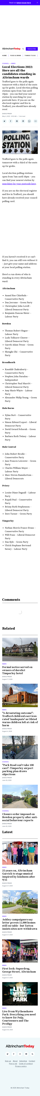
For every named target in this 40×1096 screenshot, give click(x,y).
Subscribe (32, 49)
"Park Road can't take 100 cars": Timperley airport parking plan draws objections (18, 769)
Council (5, 63)
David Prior (7, 113)
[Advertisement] (20, 25)
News (13, 63)
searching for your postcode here (19, 183)
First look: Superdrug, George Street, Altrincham (19, 970)
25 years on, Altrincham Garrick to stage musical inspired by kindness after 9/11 (18, 875)
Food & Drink (15, 55)
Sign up (8, 1061)
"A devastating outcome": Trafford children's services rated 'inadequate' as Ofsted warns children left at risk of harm (20, 719)
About (15, 1061)
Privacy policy (21, 1066)
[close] (37, 2)
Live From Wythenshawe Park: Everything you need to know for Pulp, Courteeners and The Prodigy (19, 1017)
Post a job (13, 1064)
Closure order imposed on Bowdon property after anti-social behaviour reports (20, 817)
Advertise (23, 1061)
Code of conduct (26, 1064)
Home (4, 55)
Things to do (30, 55)
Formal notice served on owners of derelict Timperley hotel (17, 670)
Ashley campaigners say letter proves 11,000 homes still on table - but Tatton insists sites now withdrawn (19, 924)
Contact (32, 1061)
